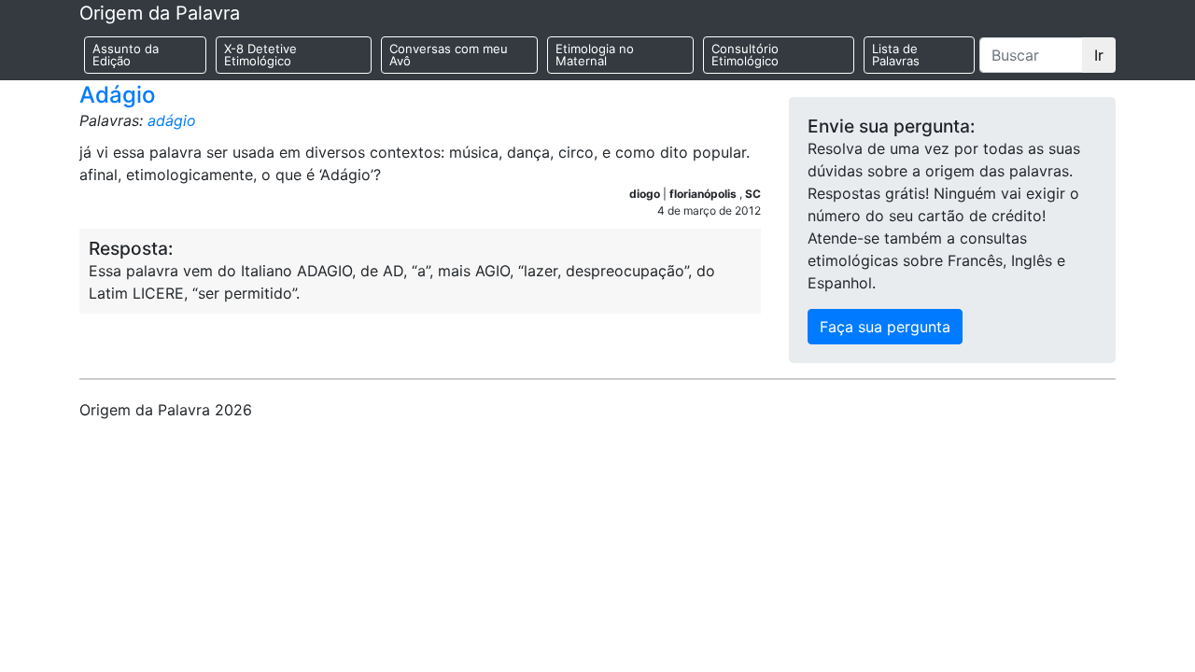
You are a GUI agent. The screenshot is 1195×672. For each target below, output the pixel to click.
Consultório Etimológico (745, 54)
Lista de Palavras (896, 54)
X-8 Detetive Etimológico (260, 54)
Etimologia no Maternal (594, 54)
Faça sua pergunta (885, 326)
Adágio (117, 94)
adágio (172, 120)
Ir (1099, 55)
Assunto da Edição (125, 54)
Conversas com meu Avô (448, 54)
